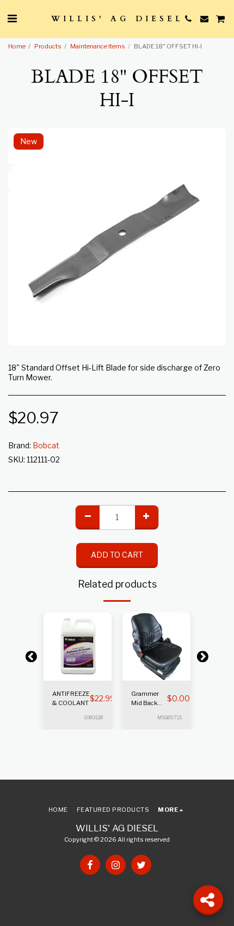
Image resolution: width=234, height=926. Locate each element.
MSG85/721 (169, 717)
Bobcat (46, 445)
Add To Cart (80, 673)
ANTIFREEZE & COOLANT (71, 698)
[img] (78, 647)
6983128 (93, 717)
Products (47, 46)
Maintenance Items (97, 46)
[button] (12, 18)
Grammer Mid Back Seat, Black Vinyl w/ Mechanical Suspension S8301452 (149, 699)
